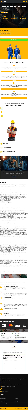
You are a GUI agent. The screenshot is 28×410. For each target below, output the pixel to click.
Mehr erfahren (14, 71)
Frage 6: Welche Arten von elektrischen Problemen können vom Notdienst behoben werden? (12, 363)
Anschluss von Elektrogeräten (4, 403)
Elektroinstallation (17, 403)
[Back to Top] (26, 408)
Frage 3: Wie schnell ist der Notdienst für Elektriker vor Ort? (11, 355)
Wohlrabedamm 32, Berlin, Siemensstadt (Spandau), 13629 (9, 386)
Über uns (5, 12)
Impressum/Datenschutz (22, 408)
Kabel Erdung (5, 143)
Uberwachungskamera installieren (9, 151)
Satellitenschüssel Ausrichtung (4, 401)
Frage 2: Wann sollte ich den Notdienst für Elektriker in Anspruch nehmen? (12, 353)
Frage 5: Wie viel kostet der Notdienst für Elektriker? (10, 360)
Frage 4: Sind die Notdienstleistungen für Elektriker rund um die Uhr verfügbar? (12, 358)
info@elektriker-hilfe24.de (5, 391)
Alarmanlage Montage (7, 147)
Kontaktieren (18, 408)
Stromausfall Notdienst (17, 401)
